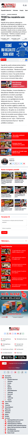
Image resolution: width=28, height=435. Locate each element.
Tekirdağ (10, 392)
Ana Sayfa (8, 375)
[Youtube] (24, 164)
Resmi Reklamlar (12, 390)
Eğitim (9, 386)
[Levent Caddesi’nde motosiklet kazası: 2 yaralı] (21, 189)
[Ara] (23, 5)
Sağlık (9, 396)
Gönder (4, 232)
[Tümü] (26, 241)
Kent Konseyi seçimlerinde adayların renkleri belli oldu (20, 208)
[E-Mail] (10, 164)
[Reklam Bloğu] (14, 305)
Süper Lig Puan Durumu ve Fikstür (16, 427)
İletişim (7, 416)
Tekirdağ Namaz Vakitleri (5, 345)
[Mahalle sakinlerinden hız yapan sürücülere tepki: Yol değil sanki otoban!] (7, 175)
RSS (5, 363)
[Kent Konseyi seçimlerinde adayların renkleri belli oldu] (21, 203)
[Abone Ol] (26, 60)
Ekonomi (10, 394)
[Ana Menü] (25, 5)
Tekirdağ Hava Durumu (22, 339)
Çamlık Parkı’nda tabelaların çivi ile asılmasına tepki (19, 181)
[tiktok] (22, 372)
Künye (6, 414)
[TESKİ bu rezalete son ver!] (14, 49)
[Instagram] (18, 164)
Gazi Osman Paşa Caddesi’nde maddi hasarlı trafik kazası (6, 195)
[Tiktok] (20, 333)
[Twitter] (16, 164)
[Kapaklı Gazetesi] (8, 5)
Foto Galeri (8, 401)
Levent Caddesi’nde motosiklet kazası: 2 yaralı (20, 195)
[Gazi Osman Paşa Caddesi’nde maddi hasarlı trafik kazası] (7, 189)
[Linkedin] (21, 164)
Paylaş (4, 59)
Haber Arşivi (19, 352)
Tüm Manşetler (19, 349)
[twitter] (8, 372)
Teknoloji (10, 398)
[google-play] (20, 357)
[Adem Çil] (4, 161)
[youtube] (15, 372)
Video (6, 403)
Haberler (3, 14)
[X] (7, 333)
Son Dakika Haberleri (7, 352)
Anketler (7, 412)
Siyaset (9, 388)
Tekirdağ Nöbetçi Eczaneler (6, 339)
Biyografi (7, 410)
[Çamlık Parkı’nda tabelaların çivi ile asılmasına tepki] (21, 175)
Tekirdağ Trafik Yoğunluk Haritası (19, 345)
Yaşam (9, 399)
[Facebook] (13, 164)
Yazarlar (7, 405)
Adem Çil (11, 160)
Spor (26, 10)
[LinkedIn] (15, 333)
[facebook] (4, 372)
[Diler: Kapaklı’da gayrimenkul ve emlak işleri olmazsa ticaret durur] (7, 203)
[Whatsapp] (23, 333)
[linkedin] (25, 372)
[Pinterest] (10, 333)
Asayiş (21, 10)
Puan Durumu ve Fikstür (8, 349)
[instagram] (11, 372)
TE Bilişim (17, 367)
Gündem (15, 10)
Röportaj (7, 409)
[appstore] (7, 357)
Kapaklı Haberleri (6, 10)
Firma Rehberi (9, 407)
